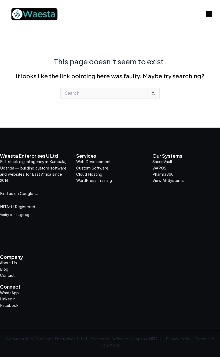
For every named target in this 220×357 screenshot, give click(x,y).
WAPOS (159, 168)
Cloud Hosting (89, 174)
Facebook (9, 305)
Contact (7, 275)
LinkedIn (8, 299)
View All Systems (168, 180)
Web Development (93, 161)
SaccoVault (162, 161)
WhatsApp (9, 292)
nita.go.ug (21, 215)
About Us (8, 262)
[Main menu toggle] (209, 14)
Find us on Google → (19, 193)
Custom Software (92, 168)
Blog (4, 269)
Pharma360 (163, 174)
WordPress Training (94, 180)
